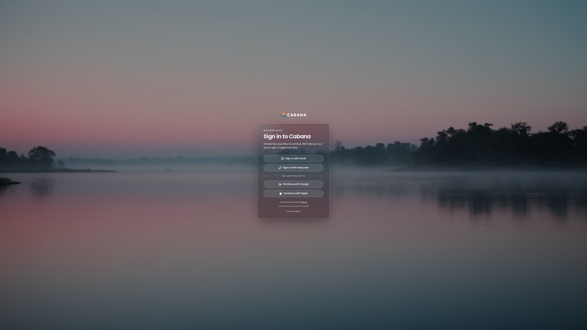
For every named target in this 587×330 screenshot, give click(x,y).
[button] (293, 158)
